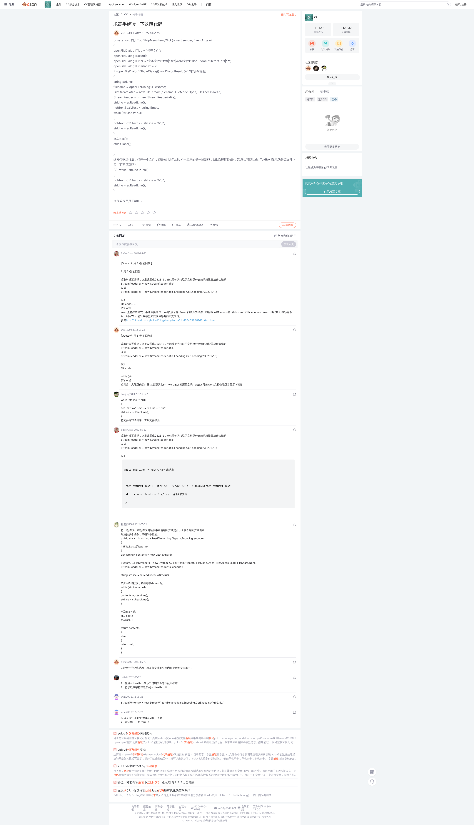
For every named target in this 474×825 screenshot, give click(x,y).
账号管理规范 (213, 816)
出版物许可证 (254, 816)
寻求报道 (171, 808)
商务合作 (159, 808)
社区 (116, 14)
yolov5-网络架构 (135, 733)
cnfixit (124, 677)
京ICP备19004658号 (176, 813)
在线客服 (245, 808)
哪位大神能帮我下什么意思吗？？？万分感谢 (156, 782)
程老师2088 (127, 524)
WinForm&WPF (137, 4)
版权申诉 (241, 816)
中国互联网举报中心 (177, 816)
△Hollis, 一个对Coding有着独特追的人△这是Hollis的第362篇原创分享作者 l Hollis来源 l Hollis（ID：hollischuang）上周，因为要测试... (193, 795)
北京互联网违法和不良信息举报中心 (257, 813)
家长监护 (143, 816)
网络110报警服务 (157, 816)
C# (126, 14)
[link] (116, 14)
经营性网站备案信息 (228, 813)
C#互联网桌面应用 (95, 4)
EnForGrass (127, 253)
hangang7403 (128, 394)
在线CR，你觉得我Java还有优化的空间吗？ (154, 790)
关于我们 (135, 808)
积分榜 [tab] (309, 91)
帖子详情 (138, 14)
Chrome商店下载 (196, 816)
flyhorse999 (127, 662)
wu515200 (126, 329)
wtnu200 (125, 696)
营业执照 (266, 816)
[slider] (143, 213)
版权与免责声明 (228, 816)
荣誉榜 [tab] (324, 91)
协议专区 (182, 808)
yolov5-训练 (132, 749)
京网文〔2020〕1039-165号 (202, 813)
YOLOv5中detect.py (137, 766)
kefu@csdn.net (227, 807)
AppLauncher (116, 4)
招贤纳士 (147, 808)
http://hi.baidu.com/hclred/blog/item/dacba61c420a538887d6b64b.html (170, 320)
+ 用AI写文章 (332, 191)
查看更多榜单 (332, 146)
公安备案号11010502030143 (150, 813)
